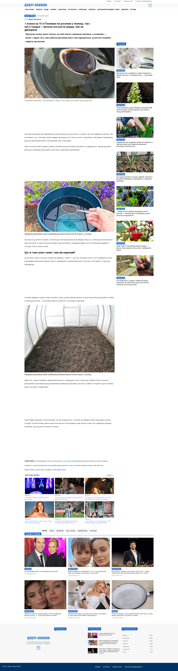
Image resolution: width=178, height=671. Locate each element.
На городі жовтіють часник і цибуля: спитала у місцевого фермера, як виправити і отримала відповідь (134, 179)
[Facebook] (150, 5)
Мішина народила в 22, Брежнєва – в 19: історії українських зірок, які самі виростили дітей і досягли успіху (87, 572)
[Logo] (38, 638)
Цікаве (114, 611)
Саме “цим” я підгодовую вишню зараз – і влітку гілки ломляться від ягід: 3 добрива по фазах (133, 248)
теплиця (93, 530)
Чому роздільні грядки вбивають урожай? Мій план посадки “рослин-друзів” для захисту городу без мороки (134, 110)
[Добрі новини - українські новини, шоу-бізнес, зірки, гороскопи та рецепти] (35, 5)
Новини (28, 569)
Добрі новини (61, 469)
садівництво (82, 530)
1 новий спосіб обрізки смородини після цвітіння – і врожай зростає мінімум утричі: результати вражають (133, 213)
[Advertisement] (69, 118)
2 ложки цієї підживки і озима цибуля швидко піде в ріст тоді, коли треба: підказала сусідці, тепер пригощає (67, 465)
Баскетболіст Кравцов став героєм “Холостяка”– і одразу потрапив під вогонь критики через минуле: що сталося (131, 572)
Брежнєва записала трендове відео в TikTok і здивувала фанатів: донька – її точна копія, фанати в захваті (42, 614)
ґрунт (52, 530)
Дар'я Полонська (35, 19)
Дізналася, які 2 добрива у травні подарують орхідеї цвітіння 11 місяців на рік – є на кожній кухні (134, 75)
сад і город (70, 530)
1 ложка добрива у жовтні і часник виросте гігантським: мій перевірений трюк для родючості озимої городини (71, 461)
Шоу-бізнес (73, 569)
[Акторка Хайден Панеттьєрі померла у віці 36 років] (45, 552)
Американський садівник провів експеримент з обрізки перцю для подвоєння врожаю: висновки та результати (134, 144)
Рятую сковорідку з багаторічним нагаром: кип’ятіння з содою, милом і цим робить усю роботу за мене (132, 614)
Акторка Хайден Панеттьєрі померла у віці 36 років (41, 571)
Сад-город (30, 16)
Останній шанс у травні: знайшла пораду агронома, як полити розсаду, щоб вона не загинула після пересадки (132, 283)
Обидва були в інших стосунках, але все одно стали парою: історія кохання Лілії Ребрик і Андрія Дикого (87, 614)
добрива (60, 530)
